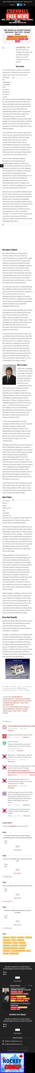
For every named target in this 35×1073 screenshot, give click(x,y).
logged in (13, 826)
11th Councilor (6, 950)
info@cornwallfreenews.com (13, 1044)
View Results (17, 850)
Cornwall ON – (21, 47)
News (26, 39)
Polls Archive (8, 876)
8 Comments (26, 690)
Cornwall (10, 37)
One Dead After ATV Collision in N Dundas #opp (20, 997)
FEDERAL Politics (12, 39)
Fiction (28, 950)
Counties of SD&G (21, 988)
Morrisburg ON (20, 993)
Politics (17, 41)
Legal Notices (20, 937)
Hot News (19, 991)
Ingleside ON (26, 991)
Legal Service (28, 937)
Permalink (11, 730)
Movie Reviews (15, 945)
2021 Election (23, 945)
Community (14, 999)
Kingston (13, 993)
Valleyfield (6, 953)
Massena (15, 942)
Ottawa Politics (7, 945)
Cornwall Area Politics (20, 37)
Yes (6, 841)
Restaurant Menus (7, 942)
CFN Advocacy (22, 942)
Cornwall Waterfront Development (18, 950)
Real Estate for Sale (14, 953)
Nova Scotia (6, 937)
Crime (29, 1008)
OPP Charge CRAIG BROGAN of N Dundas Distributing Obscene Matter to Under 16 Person (20, 1004)
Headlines (21, 39)
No (6, 843)
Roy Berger (13, 937)
